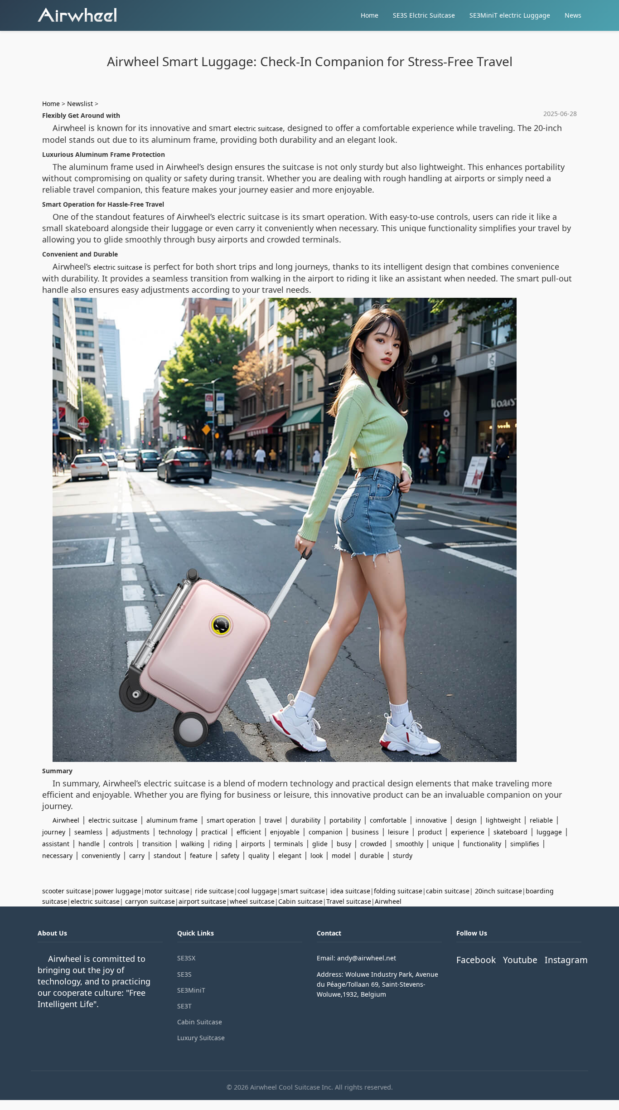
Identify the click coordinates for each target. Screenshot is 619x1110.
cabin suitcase (447, 891)
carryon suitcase (150, 901)
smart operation (231, 820)
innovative (431, 820)
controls (121, 843)
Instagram (566, 960)
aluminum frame (172, 820)
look (316, 855)
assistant (55, 843)
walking (192, 843)
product (430, 832)
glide (320, 843)
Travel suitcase (348, 901)
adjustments (130, 832)
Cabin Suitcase (199, 1022)
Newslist (80, 103)
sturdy (402, 855)
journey (53, 832)
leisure (398, 832)
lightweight (503, 820)
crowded (373, 843)
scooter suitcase (66, 891)
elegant (289, 855)
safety (230, 855)
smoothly (409, 843)
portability (345, 820)
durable (372, 855)
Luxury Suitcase (201, 1037)
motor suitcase (167, 891)
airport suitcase (202, 901)
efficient (249, 832)
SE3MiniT (191, 990)
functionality (482, 843)
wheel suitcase (252, 901)
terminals (288, 843)
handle (89, 843)
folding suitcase (398, 891)
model (341, 855)
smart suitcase (302, 891)
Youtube (520, 960)
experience (467, 832)
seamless (88, 832)
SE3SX (186, 958)
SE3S (184, 974)
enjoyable (285, 832)
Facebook (476, 960)
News (573, 15)
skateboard (510, 832)
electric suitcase (258, 128)
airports (253, 843)
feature (201, 855)
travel (273, 820)
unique (443, 843)
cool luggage (257, 891)
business (365, 832)
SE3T (184, 1006)
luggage (549, 832)
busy (344, 843)
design (466, 820)
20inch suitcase (498, 891)
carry (137, 855)
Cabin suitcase (300, 901)
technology (175, 832)
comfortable (388, 820)
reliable (541, 820)
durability (305, 820)
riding (222, 843)
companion (326, 832)
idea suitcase (350, 891)
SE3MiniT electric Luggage (509, 15)
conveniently (101, 855)
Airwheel (66, 820)
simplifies (524, 843)
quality (258, 855)
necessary (57, 855)
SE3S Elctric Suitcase (424, 15)
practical (214, 832)
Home (369, 15)
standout (167, 855)
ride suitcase (214, 891)
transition (157, 843)
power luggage (118, 891)
